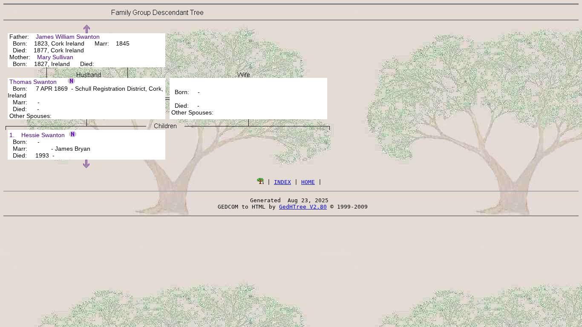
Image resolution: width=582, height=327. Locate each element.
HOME (308, 182)
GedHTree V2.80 (303, 207)
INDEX (282, 182)
